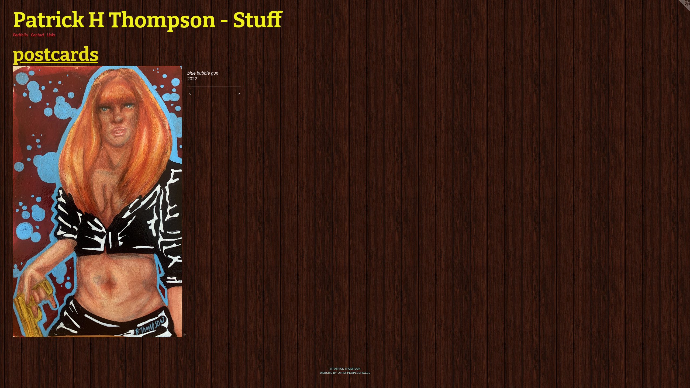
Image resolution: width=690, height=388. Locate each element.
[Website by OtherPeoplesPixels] (679, 11)
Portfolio (20, 34)
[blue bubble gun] (97, 201)
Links (51, 34)
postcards (55, 54)
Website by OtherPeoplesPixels (345, 372)
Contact (37, 34)
